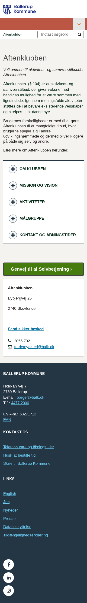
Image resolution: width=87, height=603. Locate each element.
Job (6, 502)
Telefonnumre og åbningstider (28, 447)
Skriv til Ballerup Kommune (26, 463)
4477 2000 (20, 403)
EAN (7, 420)
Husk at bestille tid (19, 455)
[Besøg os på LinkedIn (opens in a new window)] (8, 577)
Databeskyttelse (17, 527)
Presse (9, 518)
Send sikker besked (26, 329)
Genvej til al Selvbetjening (40, 269)
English (9, 494)
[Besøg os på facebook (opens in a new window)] (8, 564)
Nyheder (10, 510)
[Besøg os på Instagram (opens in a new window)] (8, 590)
